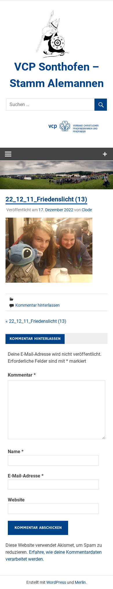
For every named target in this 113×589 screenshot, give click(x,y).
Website (16, 500)
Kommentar (22, 375)
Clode (87, 210)
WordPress (56, 582)
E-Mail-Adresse (25, 476)
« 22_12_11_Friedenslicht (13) (36, 321)
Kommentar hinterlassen (37, 305)
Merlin (80, 582)
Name (15, 451)
